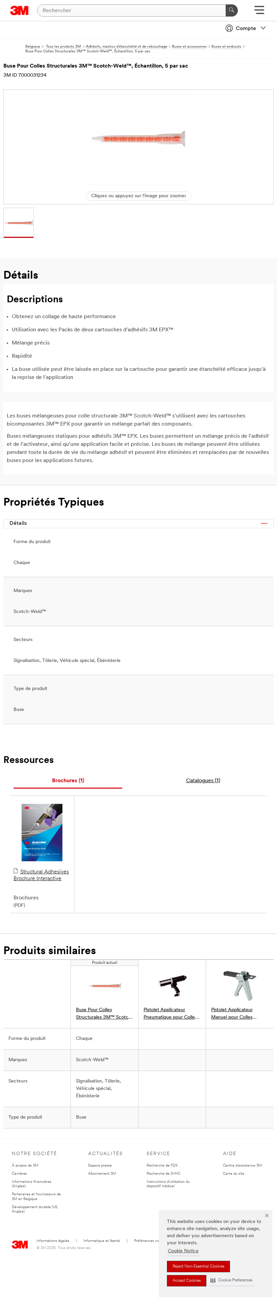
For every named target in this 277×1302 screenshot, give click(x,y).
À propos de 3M (25, 1166)
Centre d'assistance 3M (242, 1166)
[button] (231, 1280)
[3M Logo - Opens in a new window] (19, 10)
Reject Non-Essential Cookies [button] (198, 1267)
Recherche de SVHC (163, 1174)
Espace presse (100, 1166)
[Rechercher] (232, 10)
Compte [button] (245, 28)
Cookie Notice (183, 1251)
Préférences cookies (150, 1241)
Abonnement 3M (102, 1174)
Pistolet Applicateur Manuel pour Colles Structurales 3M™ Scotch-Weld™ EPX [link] (239, 1014)
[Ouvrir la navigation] (259, 12)
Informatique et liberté (101, 1241)
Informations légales (52, 1241)
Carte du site (233, 1174)
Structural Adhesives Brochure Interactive (41, 875)
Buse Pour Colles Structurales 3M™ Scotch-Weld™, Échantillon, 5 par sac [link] (104, 1014)
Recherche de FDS (162, 1166)
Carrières (19, 1174)
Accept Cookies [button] (187, 1281)
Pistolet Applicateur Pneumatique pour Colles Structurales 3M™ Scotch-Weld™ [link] (172, 1014)
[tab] (68, 781)
